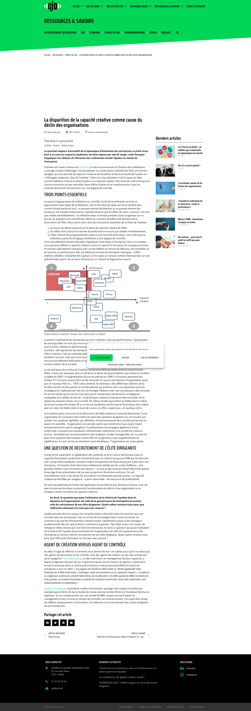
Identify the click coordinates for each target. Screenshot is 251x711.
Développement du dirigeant (60, 32)
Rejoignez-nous (139, 6)
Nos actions (93, 6)
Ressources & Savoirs (167, 6)
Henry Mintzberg (72, 558)
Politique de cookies (116, 364)
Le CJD (76, 6)
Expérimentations (134, 32)
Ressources (58, 55)
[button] (177, 32)
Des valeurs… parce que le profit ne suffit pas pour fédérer (190, 240)
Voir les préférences (150, 357)
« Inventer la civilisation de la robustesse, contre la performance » (190, 204)
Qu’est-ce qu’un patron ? (189, 165)
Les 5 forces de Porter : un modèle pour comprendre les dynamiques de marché (190, 150)
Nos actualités (114, 6)
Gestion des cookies (134, 364)
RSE (83, 32)
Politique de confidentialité (150, 707)
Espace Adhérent (196, 6)
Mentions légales (126, 707)
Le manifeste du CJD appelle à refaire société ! (122, 677)
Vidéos (153, 32)
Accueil (47, 55)
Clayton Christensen (55, 588)
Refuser (125, 357)
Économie (95, 32)
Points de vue (112, 32)
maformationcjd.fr (197, 707)
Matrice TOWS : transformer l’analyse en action (190, 220)
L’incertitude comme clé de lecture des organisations (190, 184)
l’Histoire (84, 167)
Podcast (166, 32)
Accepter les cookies (101, 357)
